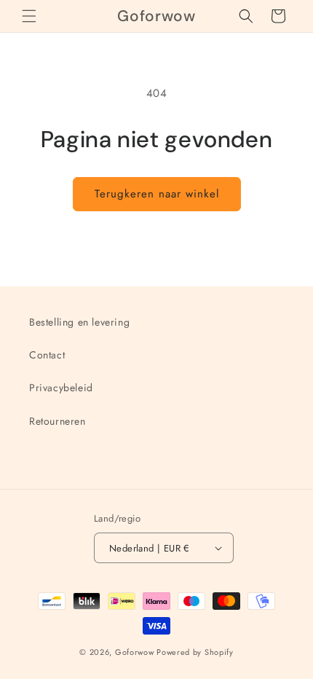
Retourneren (57, 421)
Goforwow (134, 652)
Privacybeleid (61, 387)
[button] (29, 16)
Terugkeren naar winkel (157, 194)
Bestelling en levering (79, 322)
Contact (47, 355)
